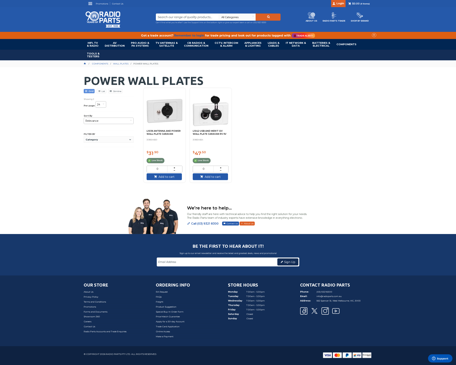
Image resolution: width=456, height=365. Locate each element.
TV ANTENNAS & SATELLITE (167, 44)
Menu (91, 5)
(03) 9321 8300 (259, 22)
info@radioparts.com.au (329, 296)
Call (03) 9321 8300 (205, 223)
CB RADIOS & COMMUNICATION (196, 44)
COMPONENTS (346, 44)
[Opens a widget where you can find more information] (440, 358)
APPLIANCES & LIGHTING (252, 44)
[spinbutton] (157, 169)
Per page (89, 105)
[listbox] (237, 17)
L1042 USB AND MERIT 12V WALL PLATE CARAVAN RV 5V (209, 132)
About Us (248, 223)
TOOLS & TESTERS (93, 55)
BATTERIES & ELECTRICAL (321, 44)
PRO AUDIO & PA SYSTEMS (140, 44)
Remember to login (189, 35)
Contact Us (232, 223)
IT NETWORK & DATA (296, 44)
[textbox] (187, 17)
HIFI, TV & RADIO (93, 44)
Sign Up (289, 262)
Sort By (88, 116)
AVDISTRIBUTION (115, 44)
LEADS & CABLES (273, 44)
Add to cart (166, 176)
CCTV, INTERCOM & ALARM (226, 44)
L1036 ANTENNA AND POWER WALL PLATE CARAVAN (164, 132)
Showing (89, 99)
